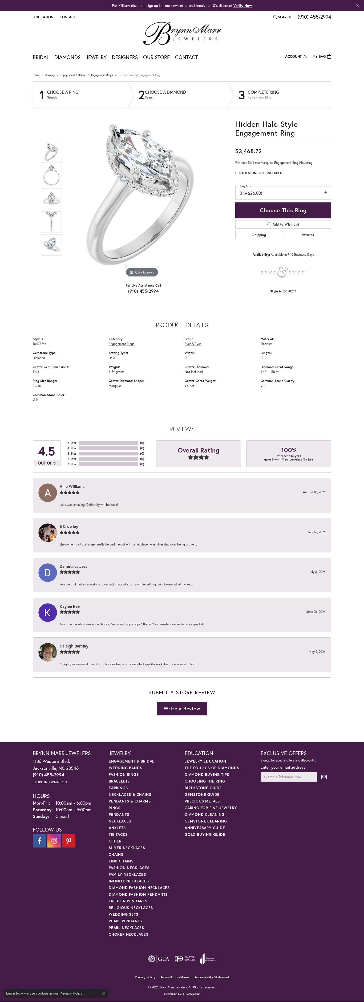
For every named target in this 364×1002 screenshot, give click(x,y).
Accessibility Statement (212, 977)
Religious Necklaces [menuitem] (131, 907)
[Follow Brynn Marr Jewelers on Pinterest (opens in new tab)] (68, 841)
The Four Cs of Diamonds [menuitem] (212, 767)
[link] (67, 17)
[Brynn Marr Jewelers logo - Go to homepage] (182, 33)
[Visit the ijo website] (185, 959)
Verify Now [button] (242, 5)
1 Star (72, 464)
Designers (125, 57)
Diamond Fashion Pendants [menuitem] (138, 894)
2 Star (71, 459)
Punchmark (191, 994)
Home (36, 75)
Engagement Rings (102, 75)
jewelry (50, 75)
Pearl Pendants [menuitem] (125, 920)
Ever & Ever (193, 343)
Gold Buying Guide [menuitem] (205, 834)
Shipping (259, 235)
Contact (186, 57)
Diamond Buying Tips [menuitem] (207, 774)
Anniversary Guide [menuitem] (205, 827)
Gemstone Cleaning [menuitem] (206, 821)
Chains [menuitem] (116, 854)
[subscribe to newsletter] (324, 777)
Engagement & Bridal (73, 75)
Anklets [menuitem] (117, 827)
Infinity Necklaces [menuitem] (129, 880)
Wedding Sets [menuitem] (123, 914)
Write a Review (182, 708)
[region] (142, 199)
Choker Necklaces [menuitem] (128, 934)
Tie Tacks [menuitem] (118, 834)
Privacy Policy (145, 977)
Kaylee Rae (70, 606)
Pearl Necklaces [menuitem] (126, 927)
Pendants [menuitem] (119, 814)
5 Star (71, 443)
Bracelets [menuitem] (119, 781)
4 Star (71, 448)
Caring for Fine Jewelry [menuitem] (211, 807)
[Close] (357, 5)
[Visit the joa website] (208, 959)
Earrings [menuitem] (118, 787)
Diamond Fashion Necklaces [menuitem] (139, 887)
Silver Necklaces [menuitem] (127, 847)
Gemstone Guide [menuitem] (202, 794)
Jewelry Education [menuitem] (205, 761)
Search (51, 97)
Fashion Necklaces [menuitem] (129, 867)
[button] (43, 17)
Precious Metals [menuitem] (202, 801)
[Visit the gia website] (158, 959)
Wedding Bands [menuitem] (125, 767)
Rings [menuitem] (114, 807)
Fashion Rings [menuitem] (124, 774)
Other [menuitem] (115, 841)
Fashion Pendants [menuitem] (128, 900)
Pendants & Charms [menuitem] (130, 801)
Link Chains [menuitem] (121, 860)
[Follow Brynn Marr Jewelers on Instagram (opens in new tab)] (54, 841)
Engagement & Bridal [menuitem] (131, 761)
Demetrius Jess (73, 566)
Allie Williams (72, 486)
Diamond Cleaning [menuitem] (205, 814)
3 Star (71, 453)
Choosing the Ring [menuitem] (205, 781)
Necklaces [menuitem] (120, 821)
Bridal (41, 57)
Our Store (156, 57)
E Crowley (69, 526)
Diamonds (67, 57)
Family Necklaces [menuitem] (127, 874)
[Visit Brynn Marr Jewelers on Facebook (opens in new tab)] (39, 841)
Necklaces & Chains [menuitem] (130, 794)
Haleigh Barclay (74, 646)
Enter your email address (283, 767)
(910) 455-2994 (143, 291)
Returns (308, 235)
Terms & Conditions (175, 977)
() (142, 443)
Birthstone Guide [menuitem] (203, 787)
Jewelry (96, 57)
